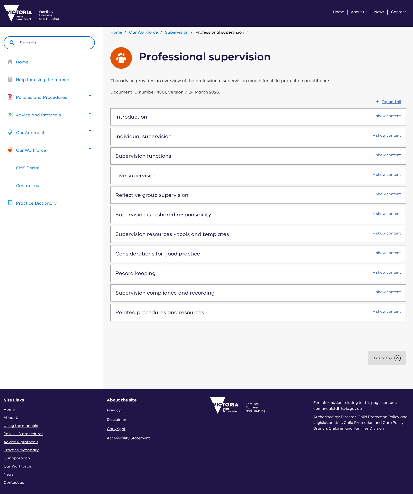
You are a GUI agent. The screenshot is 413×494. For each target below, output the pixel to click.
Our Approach (31, 132)
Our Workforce (31, 150)
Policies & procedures (23, 434)
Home (338, 12)
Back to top (382, 358)
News (379, 12)
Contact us (27, 185)
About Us (12, 417)
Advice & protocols (21, 442)
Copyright (116, 429)
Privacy (114, 410)
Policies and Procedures (41, 97)
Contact (398, 12)
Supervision (177, 32)
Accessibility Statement (128, 438)
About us (359, 12)
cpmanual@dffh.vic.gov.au (337, 408)
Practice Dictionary (36, 203)
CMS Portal (27, 168)
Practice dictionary (21, 450)
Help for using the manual (43, 80)
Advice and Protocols (38, 115)
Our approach (17, 458)
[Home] (25, 13)
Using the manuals (21, 425)
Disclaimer (116, 419)
